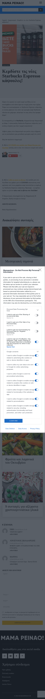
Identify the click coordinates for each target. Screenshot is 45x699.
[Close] (41, 270)
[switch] (36, 315)
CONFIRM (14, 421)
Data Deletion (10, 428)
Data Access (22, 428)
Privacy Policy (35, 428)
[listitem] (22, 309)
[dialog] (22, 349)
